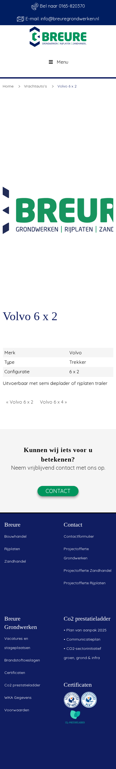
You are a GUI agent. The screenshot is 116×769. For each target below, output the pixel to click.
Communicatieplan (83, 639)
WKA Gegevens (18, 697)
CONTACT (58, 491)
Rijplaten (12, 548)
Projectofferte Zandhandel (87, 570)
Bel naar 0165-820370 (61, 6)
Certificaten (14, 672)
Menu (62, 62)
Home (8, 86)
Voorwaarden (16, 710)
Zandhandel (15, 561)
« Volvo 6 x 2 (19, 402)
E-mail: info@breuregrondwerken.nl (61, 18)
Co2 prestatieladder (22, 685)
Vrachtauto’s (35, 86)
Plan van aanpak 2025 (86, 630)
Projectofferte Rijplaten (84, 582)
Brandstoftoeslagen (22, 660)
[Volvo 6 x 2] (58, 208)
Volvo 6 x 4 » (53, 402)
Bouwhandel (15, 536)
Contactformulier (79, 536)
